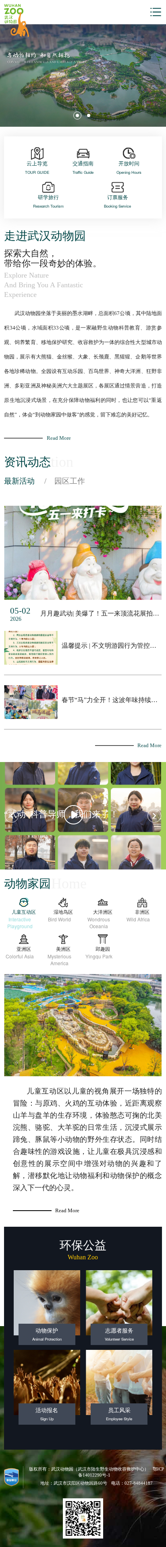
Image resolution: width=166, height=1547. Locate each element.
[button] (77, 115)
